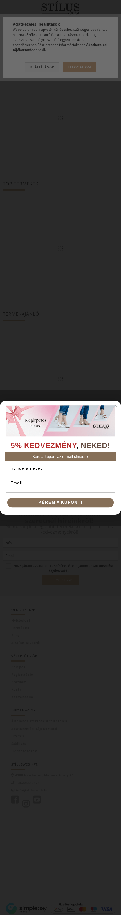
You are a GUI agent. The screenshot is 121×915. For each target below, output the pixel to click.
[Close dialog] (116, 406)
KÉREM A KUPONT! (60, 502)
